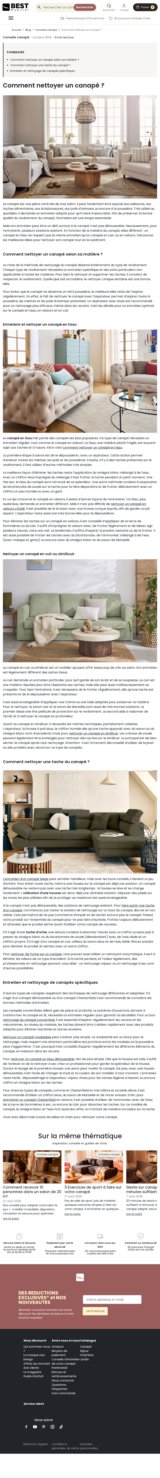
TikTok (61, 1427)
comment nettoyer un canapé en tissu (92, 447)
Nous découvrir (35, 1340)
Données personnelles (89, 1446)
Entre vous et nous (66, 1340)
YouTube (35, 1427)
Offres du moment (36, 1364)
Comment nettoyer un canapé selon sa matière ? (44, 60)
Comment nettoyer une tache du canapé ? (40, 65)
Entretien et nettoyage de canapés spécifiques (42, 71)
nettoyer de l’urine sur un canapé (36, 954)
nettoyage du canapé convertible (29, 1020)
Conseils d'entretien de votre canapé (66, 1361)
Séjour (84, 1351)
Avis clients (31, 1368)
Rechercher (84, 7)
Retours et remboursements (64, 1374)
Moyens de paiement (59, 1353)
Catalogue (88, 1340)
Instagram (52, 1427)
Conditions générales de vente (65, 1446)
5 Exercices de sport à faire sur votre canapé (93, 1189)
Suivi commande (64, 1393)
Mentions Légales (35, 1444)
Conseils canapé (16, 37)
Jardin (84, 1359)
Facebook (26, 1427)
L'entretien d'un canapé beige (25, 879)
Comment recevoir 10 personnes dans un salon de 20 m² (32, 1192)
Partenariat (60, 1368)
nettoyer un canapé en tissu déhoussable (42, 1059)
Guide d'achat (33, 1376)
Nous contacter (63, 1380)
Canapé (86, 1347)
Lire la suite (11, 1218)
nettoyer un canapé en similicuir (93, 733)
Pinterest (44, 1427)
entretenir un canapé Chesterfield (29, 1100)
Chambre (86, 1355)
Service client (34, 1404)
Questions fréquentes (59, 1387)
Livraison (58, 1347)
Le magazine (32, 1372)
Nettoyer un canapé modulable (27, 1037)
